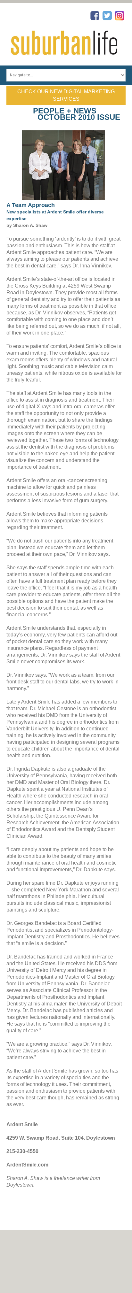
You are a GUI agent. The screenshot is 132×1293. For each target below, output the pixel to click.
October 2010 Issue (78, 117)
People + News (64, 110)
